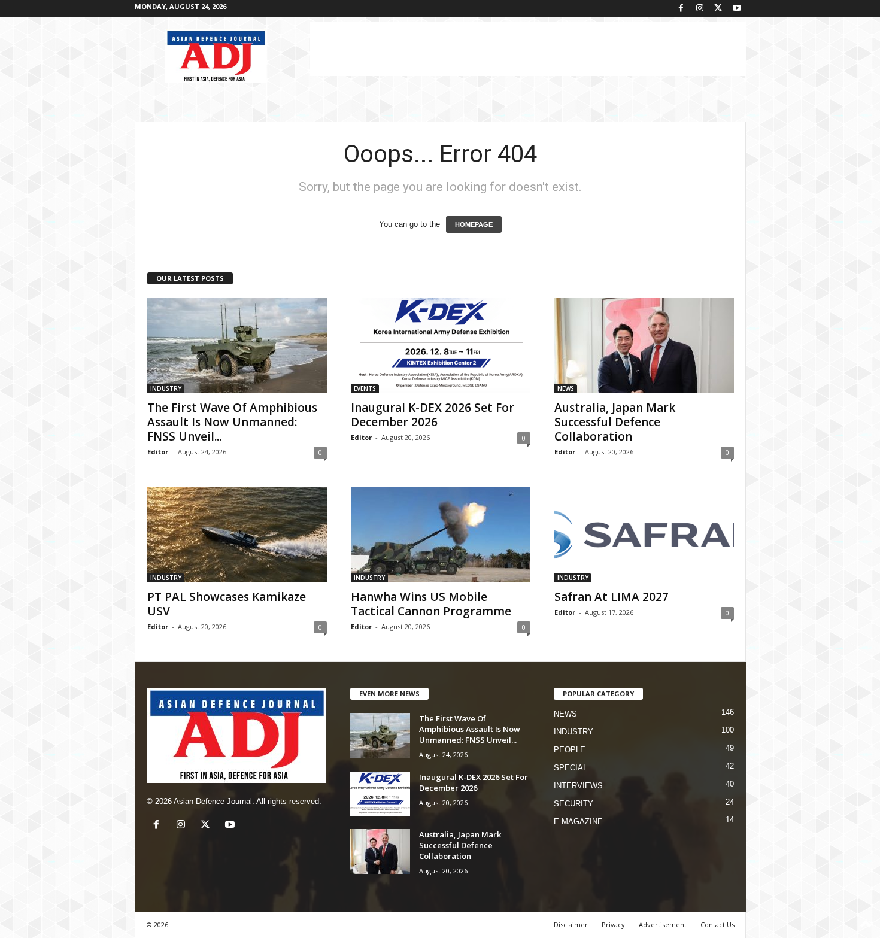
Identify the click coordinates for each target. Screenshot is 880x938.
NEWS (565, 388)
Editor (157, 451)
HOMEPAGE (474, 224)
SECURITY (573, 803)
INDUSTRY (165, 388)
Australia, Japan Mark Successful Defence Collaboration (614, 422)
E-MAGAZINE (578, 821)
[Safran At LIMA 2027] (644, 534)
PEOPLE (569, 749)
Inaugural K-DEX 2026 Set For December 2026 (432, 415)
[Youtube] (737, 8)
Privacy (613, 924)
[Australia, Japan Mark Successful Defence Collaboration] (644, 345)
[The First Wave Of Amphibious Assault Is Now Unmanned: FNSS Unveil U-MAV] (237, 345)
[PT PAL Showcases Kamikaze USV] (237, 534)
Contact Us (717, 924)
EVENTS (365, 388)
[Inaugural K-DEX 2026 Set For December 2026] (440, 345)
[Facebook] (681, 8)
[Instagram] (700, 8)
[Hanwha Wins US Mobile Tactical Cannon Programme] (440, 534)
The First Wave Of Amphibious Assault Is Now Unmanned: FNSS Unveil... (232, 422)
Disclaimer (571, 924)
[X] (718, 8)
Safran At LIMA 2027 (611, 597)
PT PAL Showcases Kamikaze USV (226, 604)
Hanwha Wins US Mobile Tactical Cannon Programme (431, 604)
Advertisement (663, 924)
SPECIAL (570, 767)
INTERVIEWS (578, 785)
